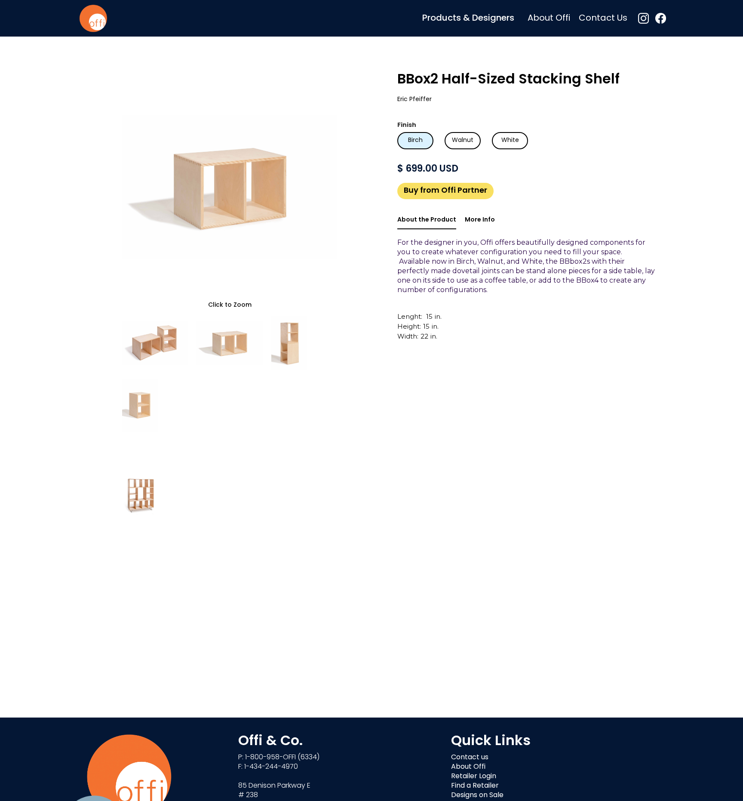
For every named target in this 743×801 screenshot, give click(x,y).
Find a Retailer (475, 786)
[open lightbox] (229, 187)
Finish (406, 125)
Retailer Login (473, 776)
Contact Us (603, 18)
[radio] (415, 140)
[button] (468, 18)
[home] (93, 18)
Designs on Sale (477, 795)
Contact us (469, 757)
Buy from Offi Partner (445, 191)
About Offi (549, 18)
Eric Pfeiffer (414, 99)
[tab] (426, 220)
